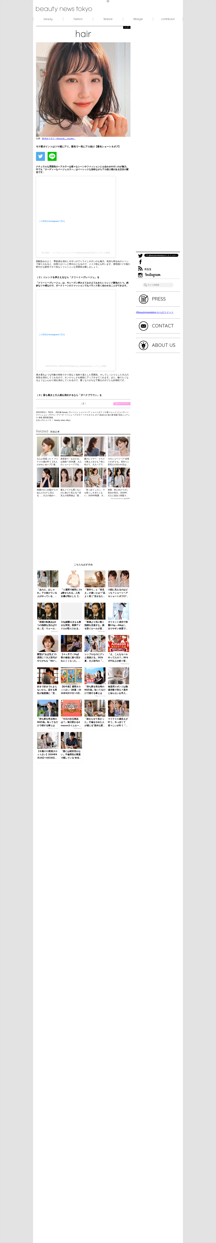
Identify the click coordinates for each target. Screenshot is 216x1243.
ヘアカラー (78, 415)
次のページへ (122, 403)
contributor (168, 19)
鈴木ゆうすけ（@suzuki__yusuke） (59, 138)
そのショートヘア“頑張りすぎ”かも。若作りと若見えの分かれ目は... (118, 462)
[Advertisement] (83, 529)
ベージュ (69, 415)
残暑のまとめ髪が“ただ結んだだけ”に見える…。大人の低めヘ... (47, 493)
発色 (40, 417)
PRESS (159, 299)
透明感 (46, 417)
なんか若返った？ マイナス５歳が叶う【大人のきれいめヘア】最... (47, 462)
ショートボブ (97, 412)
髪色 (51, 417)
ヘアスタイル (89, 415)
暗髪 (116, 415)
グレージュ (73, 412)
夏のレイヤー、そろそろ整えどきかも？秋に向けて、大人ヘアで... (94, 462)
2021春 (59, 412)
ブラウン (52, 415)
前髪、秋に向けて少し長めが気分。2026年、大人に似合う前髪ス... (118, 493)
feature (108, 19)
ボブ (97, 415)
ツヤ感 (106, 412)
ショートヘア (85, 412)
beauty (48, 19)
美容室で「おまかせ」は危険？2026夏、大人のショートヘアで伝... (71, 462)
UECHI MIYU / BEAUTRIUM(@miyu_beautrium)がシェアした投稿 (75, 366)
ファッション (42, 415)
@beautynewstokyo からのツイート (155, 312)
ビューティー (123, 412)
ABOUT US (163, 345)
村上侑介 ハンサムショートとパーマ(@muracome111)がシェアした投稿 (76, 252)
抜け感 (111, 415)
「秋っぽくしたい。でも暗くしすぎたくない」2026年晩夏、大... (94, 493)
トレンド (113, 412)
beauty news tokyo (62, 420)
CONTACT (163, 326)
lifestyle (138, 19)
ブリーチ (60, 415)
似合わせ (103, 415)
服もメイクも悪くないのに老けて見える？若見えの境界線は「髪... (71, 493)
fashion (78, 19)
